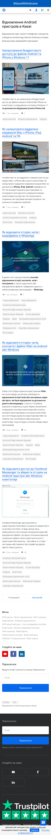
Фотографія (8, 333)
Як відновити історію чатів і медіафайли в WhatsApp (21, 234)
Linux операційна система (34, 624)
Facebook (13, 654)
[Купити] (42, 10)
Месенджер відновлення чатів (32, 319)
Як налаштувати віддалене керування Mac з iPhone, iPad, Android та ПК (22, 132)
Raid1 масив (32, 638)
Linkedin (22, 654)
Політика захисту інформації (35, 825)
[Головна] (4, 10)
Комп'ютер (7, 222)
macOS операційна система (15, 218)
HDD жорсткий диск (11, 624)
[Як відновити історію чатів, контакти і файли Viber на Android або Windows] (25, 370)
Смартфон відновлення (25, 222)
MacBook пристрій (26, 213)
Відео (14, 319)
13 (25, 430)
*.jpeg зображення (11, 300)
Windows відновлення (27, 119)
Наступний (37, 597)
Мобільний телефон (31, 323)
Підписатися (25, 688)
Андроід (43, 119)
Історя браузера (33, 314)
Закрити (34, 830)
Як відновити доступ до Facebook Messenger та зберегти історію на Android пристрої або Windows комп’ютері (24, 474)
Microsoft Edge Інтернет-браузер (17, 310)
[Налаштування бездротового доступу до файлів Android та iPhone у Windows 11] (25, 78)
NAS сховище (39, 617)
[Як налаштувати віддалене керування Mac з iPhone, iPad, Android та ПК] (25, 157)
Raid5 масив (8, 621)
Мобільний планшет (12, 323)
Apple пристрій (9, 119)
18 (25, 552)
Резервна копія (9, 328)
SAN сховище (8, 631)
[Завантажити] (36, 10)
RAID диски (7, 617)
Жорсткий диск (31, 635)
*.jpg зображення (28, 300)
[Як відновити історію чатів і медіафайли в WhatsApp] (25, 256)
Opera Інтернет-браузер (13, 314)
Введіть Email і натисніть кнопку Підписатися (22, 747)
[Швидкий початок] (48, 10)
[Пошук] (30, 10)
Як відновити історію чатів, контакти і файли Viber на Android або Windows (24, 346)
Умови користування (11, 825)
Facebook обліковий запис (14, 305)
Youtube (5, 654)
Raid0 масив (21, 631)
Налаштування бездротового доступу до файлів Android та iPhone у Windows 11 (21, 54)
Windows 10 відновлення (14, 638)
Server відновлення (23, 617)
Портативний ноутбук (12, 635)
